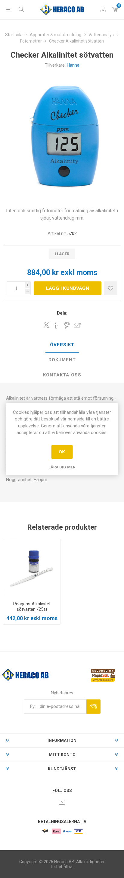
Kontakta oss (62, 375)
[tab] (62, 345)
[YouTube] (62, 802)
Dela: (62, 313)
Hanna (73, 65)
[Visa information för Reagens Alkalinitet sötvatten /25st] (31, 568)
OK (62, 451)
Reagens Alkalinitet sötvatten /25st (32, 606)
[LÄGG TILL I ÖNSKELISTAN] (110, 288)
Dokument (62, 360)
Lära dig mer (61, 467)
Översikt (62, 344)
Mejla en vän (77, 325)
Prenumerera (93, 706)
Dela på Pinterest (67, 325)
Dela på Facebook (56, 325)
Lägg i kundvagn (67, 288)
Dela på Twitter (46, 325)
